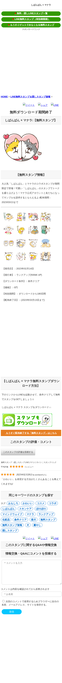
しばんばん (8, 508)
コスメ (40, 503)
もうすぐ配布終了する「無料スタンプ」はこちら (31, 433)
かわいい (28, 503)
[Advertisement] (31, 62)
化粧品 (6, 519)
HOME (4, 96)
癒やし (37, 525)
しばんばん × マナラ (41, 5)
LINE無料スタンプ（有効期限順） (31, 19)
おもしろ (13, 503)
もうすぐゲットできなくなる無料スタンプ (31, 24)
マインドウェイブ (12, 514)
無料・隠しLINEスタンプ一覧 (31, 13)
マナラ (30, 514)
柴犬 (33, 519)
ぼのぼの (41, 508)
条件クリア (20, 519)
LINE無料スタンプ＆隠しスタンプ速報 (30, 96)
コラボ (52, 503)
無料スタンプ (48, 519)
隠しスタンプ (9, 530)
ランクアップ (46, 514)
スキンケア (25, 508)
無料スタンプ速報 (12, 525)
